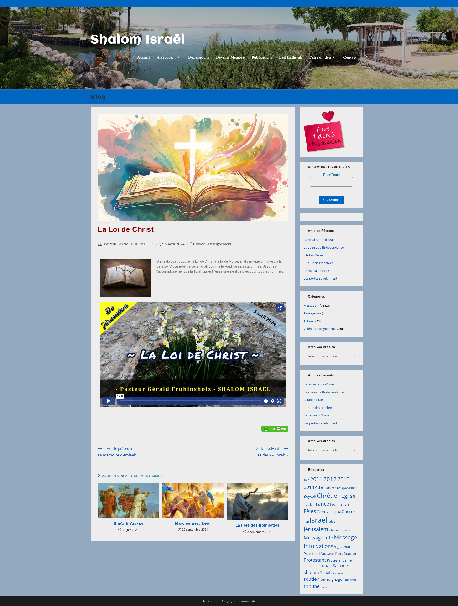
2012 (330, 479)
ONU (347, 547)
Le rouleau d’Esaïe (316, 271)
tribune (312, 586)
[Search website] (365, 57)
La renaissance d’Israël (319, 240)
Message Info (313, 305)
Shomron (338, 573)
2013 (343, 479)
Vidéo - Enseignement (213, 244)
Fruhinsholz (339, 504)
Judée (331, 521)
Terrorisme (349, 579)
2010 (306, 480)
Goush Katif (333, 512)
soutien (312, 579)
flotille (308, 504)
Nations (324, 546)
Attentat (323, 487)
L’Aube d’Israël (313, 255)
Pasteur (326, 553)
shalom (311, 572)
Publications (324, 566)
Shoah (326, 572)
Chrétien (329, 495)
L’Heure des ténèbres (318, 263)
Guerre (348, 511)
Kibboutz (334, 530)
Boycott (310, 496)
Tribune (309, 321)
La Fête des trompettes (257, 525)
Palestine (311, 553)
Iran (306, 521)
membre (346, 530)
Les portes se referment (320, 278)
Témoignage (312, 313)
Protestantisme (339, 560)
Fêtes (310, 511)
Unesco (324, 587)
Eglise (348, 495)
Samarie (340, 565)
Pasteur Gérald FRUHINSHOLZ (129, 244)
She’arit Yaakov (129, 524)
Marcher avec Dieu (193, 523)
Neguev (338, 547)
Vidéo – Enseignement (319, 328)
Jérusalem (316, 529)
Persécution (346, 553)
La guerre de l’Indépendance (324, 247)
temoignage (331, 579)
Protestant (315, 560)
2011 (316, 479)
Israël (318, 520)
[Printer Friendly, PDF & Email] (274, 428)
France (321, 503)
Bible (352, 488)
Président (310, 566)
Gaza (321, 511)
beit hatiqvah (340, 488)
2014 (309, 487)
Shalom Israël (138, 40)
